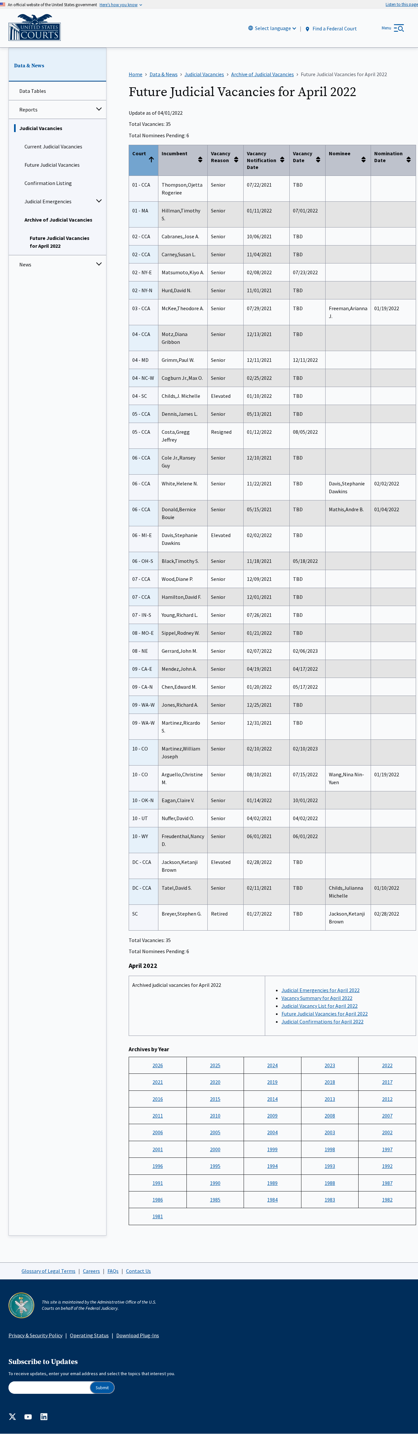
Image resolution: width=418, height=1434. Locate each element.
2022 (387, 1065)
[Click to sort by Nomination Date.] (410, 160)
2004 (272, 1132)
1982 (387, 1199)
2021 (158, 1082)
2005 (215, 1132)
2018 (330, 1082)
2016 (158, 1099)
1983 (330, 1199)
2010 (215, 1115)
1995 (215, 1166)
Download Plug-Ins (137, 1335)
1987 (387, 1183)
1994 (272, 1166)
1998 (330, 1149)
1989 (272, 1183)
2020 (215, 1082)
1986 (158, 1199)
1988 (330, 1183)
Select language (273, 28)
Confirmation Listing (48, 183)
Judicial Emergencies (48, 201)
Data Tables (32, 91)
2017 (387, 1082)
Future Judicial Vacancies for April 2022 (59, 242)
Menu (386, 28)
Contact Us (138, 1271)
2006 (158, 1132)
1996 (158, 1166)
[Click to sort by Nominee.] (365, 160)
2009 (272, 1115)
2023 (330, 1065)
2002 (387, 1132)
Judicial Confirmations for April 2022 (322, 1021)
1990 (215, 1183)
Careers (91, 1271)
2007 (387, 1115)
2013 (330, 1099)
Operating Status (89, 1335)
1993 (330, 1166)
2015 (215, 1099)
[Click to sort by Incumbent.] (202, 160)
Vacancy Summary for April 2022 (316, 998)
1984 (272, 1199)
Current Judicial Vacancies (53, 146)
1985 (215, 1199)
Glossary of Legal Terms (48, 1271)
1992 (387, 1166)
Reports (28, 109)
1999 (272, 1149)
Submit (102, 1388)
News (25, 264)
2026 (158, 1065)
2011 (158, 1115)
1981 (158, 1216)
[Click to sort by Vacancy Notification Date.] (284, 160)
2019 (272, 1082)
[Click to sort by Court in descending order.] (153, 160)
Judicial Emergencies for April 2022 (320, 990)
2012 (387, 1099)
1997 (387, 1149)
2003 (330, 1132)
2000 (215, 1149)
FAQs (113, 1271)
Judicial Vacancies (40, 128)
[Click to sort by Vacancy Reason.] (238, 160)
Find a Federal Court (334, 28)
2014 (272, 1099)
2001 (158, 1149)
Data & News (29, 65)
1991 (158, 1183)
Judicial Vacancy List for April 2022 (319, 1006)
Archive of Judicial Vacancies (58, 219)
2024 (272, 1065)
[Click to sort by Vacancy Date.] (320, 160)
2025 (215, 1065)
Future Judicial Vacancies (52, 164)
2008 (330, 1115)
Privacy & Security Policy (35, 1335)
